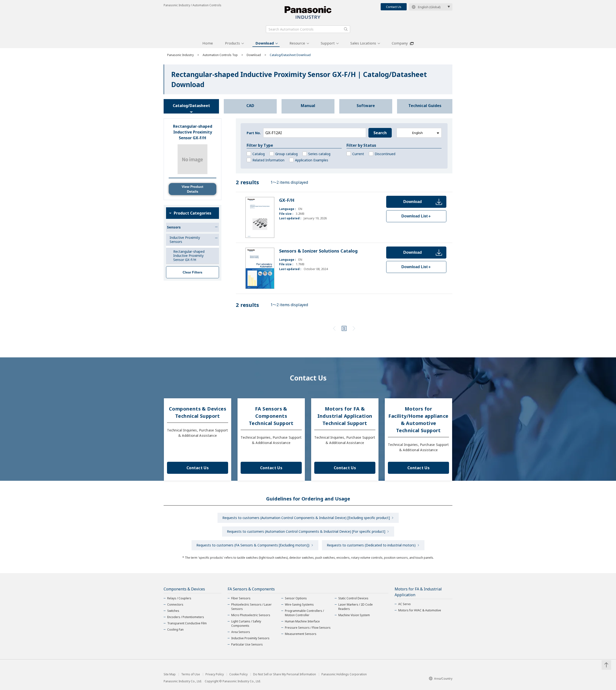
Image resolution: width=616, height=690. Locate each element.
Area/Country (443, 679)
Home (207, 43)
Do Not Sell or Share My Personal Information (284, 674)
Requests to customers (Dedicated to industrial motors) (371, 545)
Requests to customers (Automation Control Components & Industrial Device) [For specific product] (306, 531)
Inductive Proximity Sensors (250, 638)
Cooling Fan (175, 629)
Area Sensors (240, 632)
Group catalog (286, 154)
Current (358, 154)
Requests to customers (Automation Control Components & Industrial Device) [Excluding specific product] (306, 517)
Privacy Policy (214, 674)
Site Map (170, 674)
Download (265, 43)
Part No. (254, 133)
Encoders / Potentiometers (185, 617)
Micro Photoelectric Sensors (250, 615)
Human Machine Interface (302, 621)
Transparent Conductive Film (187, 623)
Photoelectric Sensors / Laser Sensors (251, 606)
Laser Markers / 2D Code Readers (355, 606)
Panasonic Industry (180, 55)
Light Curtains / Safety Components (246, 623)
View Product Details (192, 189)
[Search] (345, 29)
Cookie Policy (238, 674)
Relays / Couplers (179, 598)
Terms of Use (190, 674)
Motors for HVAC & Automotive (419, 610)
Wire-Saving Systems (299, 604)
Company (400, 43)
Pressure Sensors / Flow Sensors (308, 628)
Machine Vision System (354, 615)
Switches (173, 611)
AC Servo (404, 604)
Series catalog (319, 154)
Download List (416, 216)
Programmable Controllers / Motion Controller (304, 613)
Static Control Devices (353, 598)
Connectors (175, 604)
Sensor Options (296, 598)
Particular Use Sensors (247, 644)
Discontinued (385, 154)
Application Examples (311, 160)
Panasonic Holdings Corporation (344, 674)
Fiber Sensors (240, 598)
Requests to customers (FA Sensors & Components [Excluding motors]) (252, 545)
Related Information (268, 160)
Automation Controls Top (220, 55)
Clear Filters (192, 272)
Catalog (258, 154)
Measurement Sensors (300, 634)
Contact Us (393, 7)
